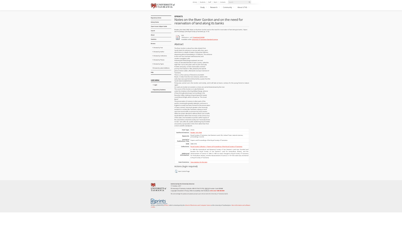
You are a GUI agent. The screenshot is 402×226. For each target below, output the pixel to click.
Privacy (187, 191)
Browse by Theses (158, 60)
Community (227, 7)
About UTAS (242, 7)
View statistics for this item (199, 162)
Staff (209, 2)
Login (155, 85)
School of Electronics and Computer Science (198, 205)
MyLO (215, 2)
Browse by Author (158, 52)
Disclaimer (181, 191)
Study (202, 7)
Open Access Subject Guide (159, 26)
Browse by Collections (160, 56)
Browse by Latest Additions (161, 68)
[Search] (249, 2)
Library (195, 2)
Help (152, 72)
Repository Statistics (159, 90)
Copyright (174, 191)
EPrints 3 (166, 205)
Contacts (222, 2)
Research (213, 7)
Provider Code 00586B (214, 188)
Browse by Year (158, 48)
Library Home (155, 22)
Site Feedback (205, 191)
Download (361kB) (198, 37)
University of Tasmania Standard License (205, 39)
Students (203, 2)
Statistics (153, 39)
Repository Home (156, 18)
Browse (153, 43)
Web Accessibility (195, 191)
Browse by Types (158, 64)
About (153, 35)
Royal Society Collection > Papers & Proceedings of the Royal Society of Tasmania (216, 146)
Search (153, 31)
